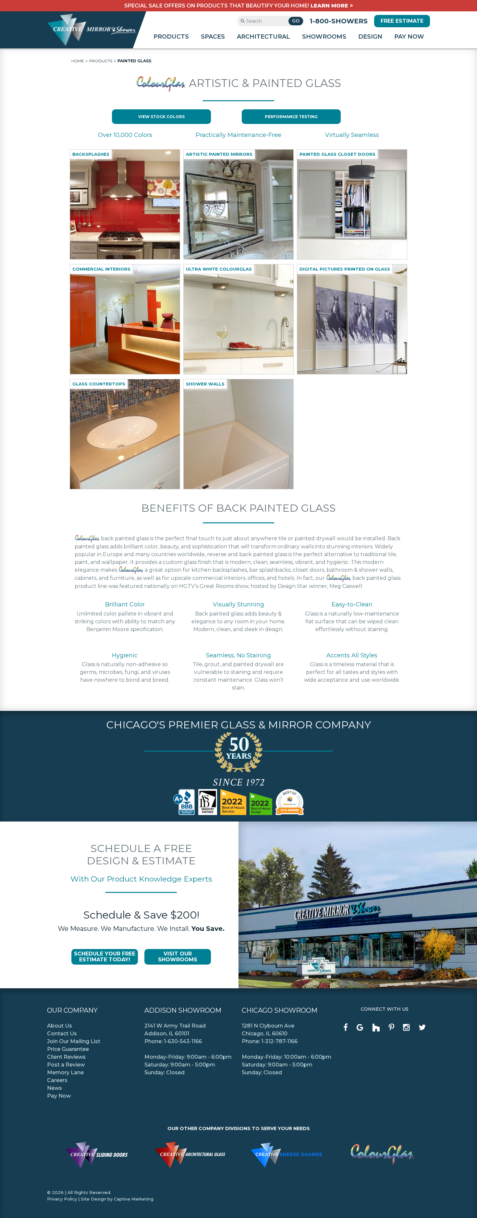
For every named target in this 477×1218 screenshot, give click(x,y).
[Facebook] (345, 1027)
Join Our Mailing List (73, 1041)
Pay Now (409, 36)
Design (370, 36)
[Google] (360, 1027)
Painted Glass (134, 60)
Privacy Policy (62, 1198)
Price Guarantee (68, 1049)
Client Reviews (66, 1057)
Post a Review (66, 1065)
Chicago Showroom (279, 1010)
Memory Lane (65, 1072)
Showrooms (324, 36)
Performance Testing (291, 116)
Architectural (263, 36)
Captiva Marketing (133, 1198)
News (54, 1088)
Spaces (213, 36)
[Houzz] (376, 1028)
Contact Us (62, 1033)
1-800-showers (339, 21)
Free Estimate (402, 21)
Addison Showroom (182, 1010)
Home (77, 60)
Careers (57, 1080)
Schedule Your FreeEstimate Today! (104, 957)
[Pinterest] (391, 1027)
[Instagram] (406, 1027)
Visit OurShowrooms (177, 957)
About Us (59, 1026)
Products (171, 36)
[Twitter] (422, 1027)
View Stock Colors (161, 116)
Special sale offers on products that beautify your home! (238, 6)
